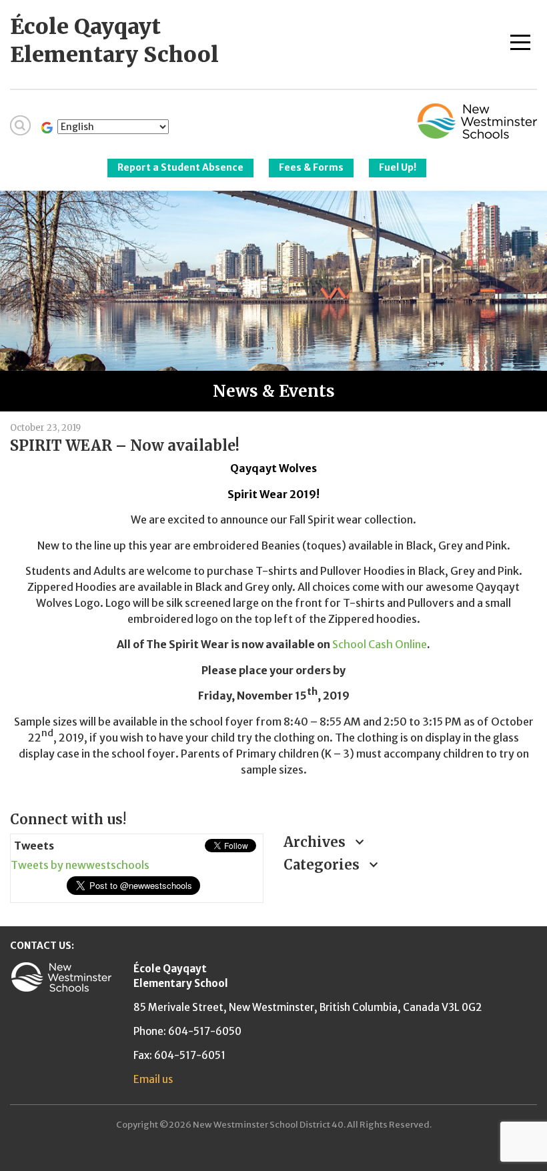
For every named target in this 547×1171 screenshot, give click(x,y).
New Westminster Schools (477, 121)
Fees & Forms (311, 167)
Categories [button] (323, 864)
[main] (273, 605)
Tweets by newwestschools (80, 865)
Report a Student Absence (180, 167)
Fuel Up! (397, 167)
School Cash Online (379, 644)
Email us (153, 1079)
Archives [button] (316, 842)
